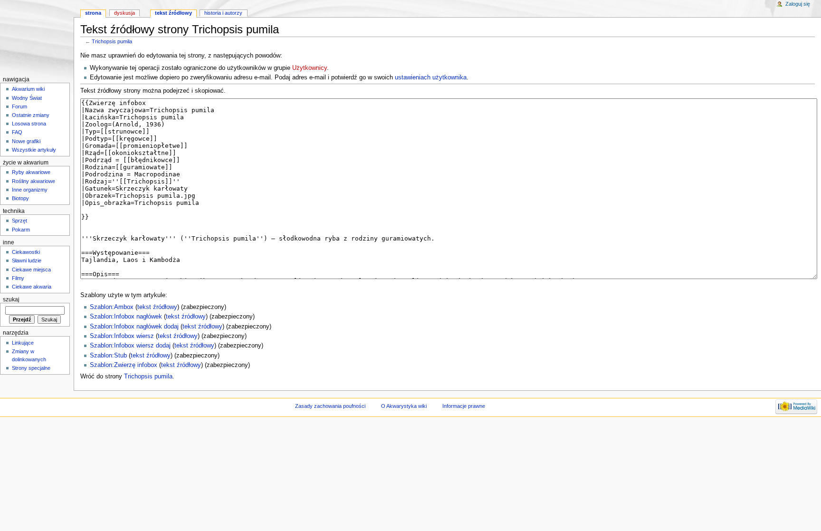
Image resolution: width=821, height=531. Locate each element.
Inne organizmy (30, 190)
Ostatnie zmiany (30, 115)
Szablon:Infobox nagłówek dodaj (134, 326)
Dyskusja (124, 13)
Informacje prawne (463, 406)
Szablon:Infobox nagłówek (126, 316)
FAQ (17, 132)
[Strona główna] (37, 37)
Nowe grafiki (26, 141)
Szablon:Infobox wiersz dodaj (130, 345)
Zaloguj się (797, 4)
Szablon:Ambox (112, 307)
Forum (19, 106)
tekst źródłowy (157, 307)
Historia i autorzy (223, 13)
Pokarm (21, 229)
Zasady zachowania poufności (330, 406)
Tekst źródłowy (173, 13)
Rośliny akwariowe (33, 181)
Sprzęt (19, 220)
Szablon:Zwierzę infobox (123, 365)
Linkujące (23, 343)
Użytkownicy (309, 68)
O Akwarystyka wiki (404, 406)
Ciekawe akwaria (31, 287)
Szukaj (11, 299)
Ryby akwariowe (31, 172)
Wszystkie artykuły (34, 150)
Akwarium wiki (28, 89)
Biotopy (20, 198)
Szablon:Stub (108, 355)
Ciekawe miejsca (31, 269)
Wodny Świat (27, 98)
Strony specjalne (31, 368)
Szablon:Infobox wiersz (122, 336)
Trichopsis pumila (112, 41)
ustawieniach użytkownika (431, 77)
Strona (93, 13)
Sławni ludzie (26, 260)
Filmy (18, 278)
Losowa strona (29, 123)
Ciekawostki (26, 252)
